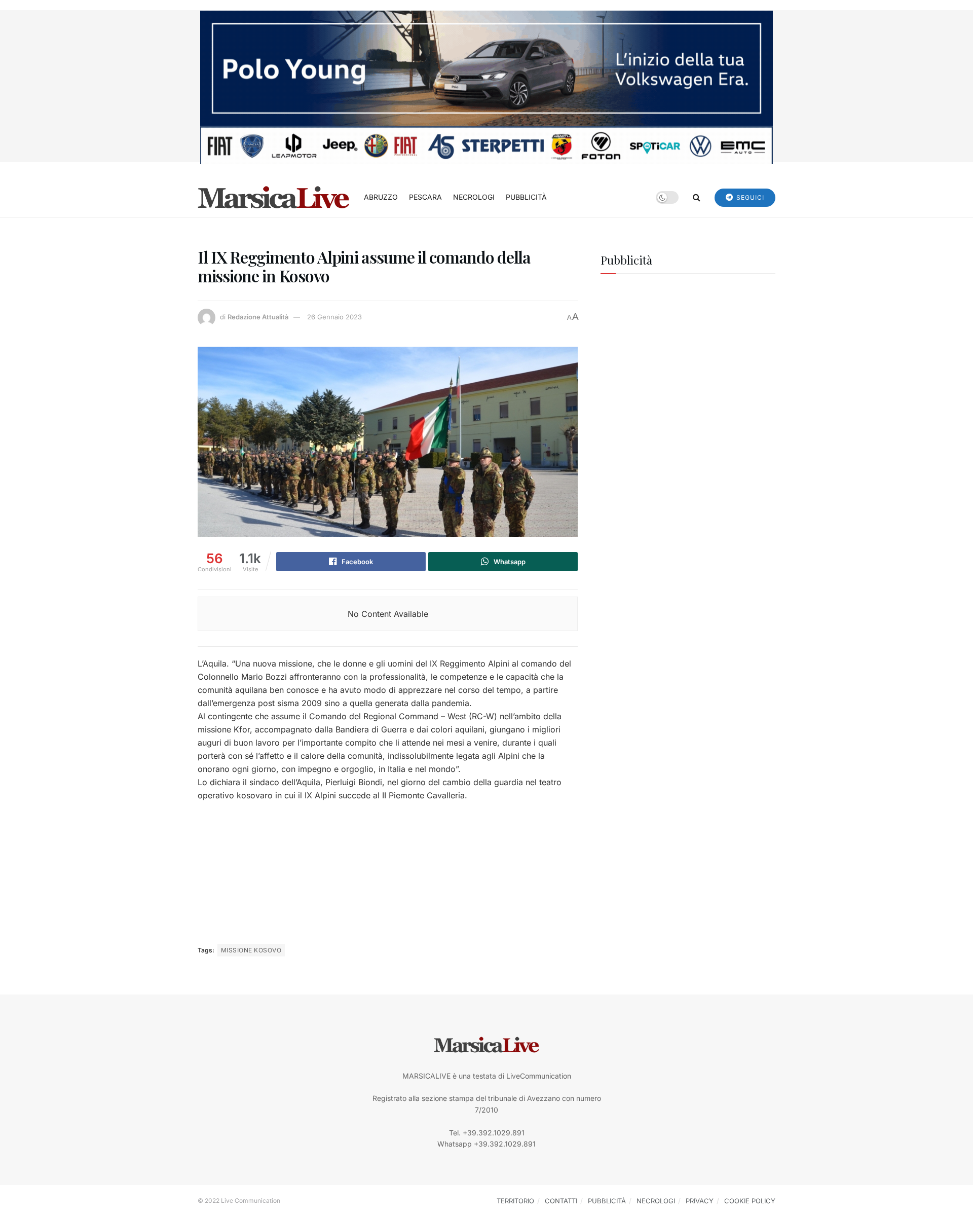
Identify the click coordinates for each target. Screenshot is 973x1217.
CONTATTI (561, 1201)
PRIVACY (700, 1201)
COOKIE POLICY (749, 1201)
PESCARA (425, 197)
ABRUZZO (381, 197)
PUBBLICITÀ (526, 197)
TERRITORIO (515, 1201)
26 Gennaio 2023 (334, 317)
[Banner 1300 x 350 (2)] (486, 86)
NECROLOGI (474, 197)
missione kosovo (251, 950)
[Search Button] (696, 197)
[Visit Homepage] (274, 197)
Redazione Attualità (258, 317)
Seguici (749, 197)
